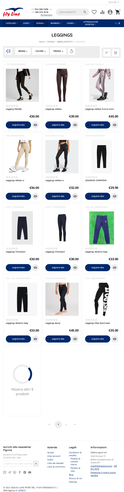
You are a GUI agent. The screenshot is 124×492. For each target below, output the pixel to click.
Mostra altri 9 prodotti (22, 391)
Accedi (50, 452)
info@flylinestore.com (101, 466)
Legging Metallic (14, 109)
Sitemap (73, 482)
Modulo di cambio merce (75, 461)
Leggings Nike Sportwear (97, 323)
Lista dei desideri (55, 463)
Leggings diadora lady (96, 252)
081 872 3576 (39, 12)
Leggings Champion (16, 252)
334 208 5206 (39, 9)
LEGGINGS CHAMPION (96, 180)
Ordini (50, 459)
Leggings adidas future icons (99, 109)
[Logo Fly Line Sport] (13, 12)
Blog (71, 474)
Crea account (54, 456)
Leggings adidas (53, 109)
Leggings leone (52, 323)
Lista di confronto (56, 466)
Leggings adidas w (54, 180)
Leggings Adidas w (15, 180)
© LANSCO (21, 490)
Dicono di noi (75, 478)
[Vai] (36, 463)
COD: (8, 64)
